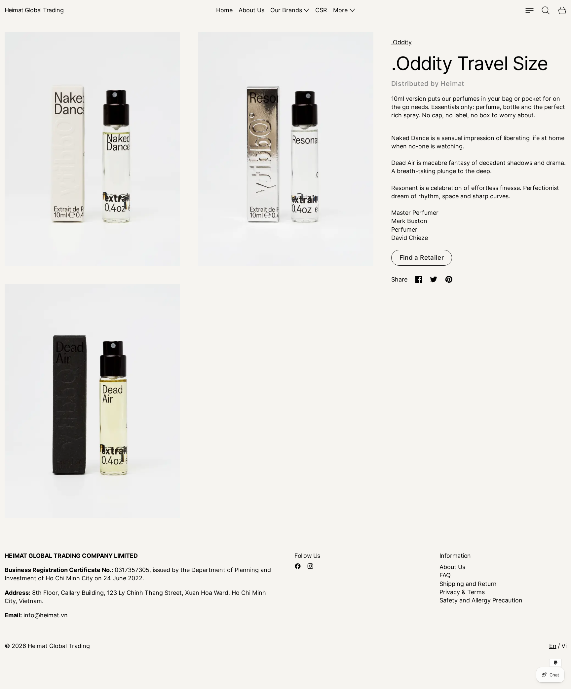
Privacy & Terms (462, 592)
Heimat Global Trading (59, 645)
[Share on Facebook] (419, 279)
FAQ (445, 575)
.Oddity (401, 42)
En (552, 645)
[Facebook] (297, 566)
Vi (564, 645)
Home (224, 10)
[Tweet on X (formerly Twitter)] (434, 279)
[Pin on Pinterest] (449, 279)
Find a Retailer (422, 257)
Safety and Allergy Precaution (480, 600)
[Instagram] (310, 566)
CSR (321, 10)
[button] (545, 10)
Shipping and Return (468, 583)
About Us (251, 10)
